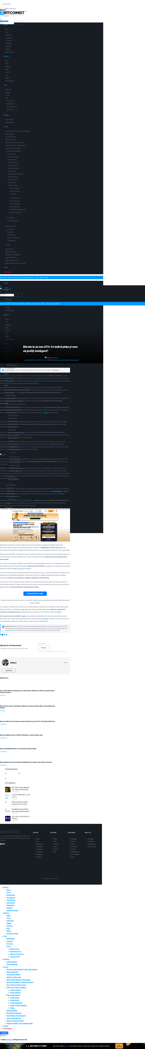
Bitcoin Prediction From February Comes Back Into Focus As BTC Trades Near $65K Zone (27, 721)
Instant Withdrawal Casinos (15, 174)
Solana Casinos (12, 159)
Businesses (8, 35)
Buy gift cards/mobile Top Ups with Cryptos (17, 131)
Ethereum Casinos (13, 157)
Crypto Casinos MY (14, 203)
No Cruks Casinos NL (15, 212)
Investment (8, 43)
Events (6, 267)
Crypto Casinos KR (14, 206)
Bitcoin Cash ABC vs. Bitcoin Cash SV (15, 145)
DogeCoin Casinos (13, 165)
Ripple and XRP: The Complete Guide (15, 263)
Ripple (7, 69)
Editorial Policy (92, 844)
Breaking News (75, 851)
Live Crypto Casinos (13, 168)
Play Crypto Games (10, 226)
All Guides (13, 194)
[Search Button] (18, 23)
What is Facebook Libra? (12, 260)
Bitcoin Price (10, 101)
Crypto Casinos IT (14, 188)
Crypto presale (74, 360)
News (6, 29)
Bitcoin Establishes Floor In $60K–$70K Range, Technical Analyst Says (21, 735)
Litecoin (7, 72)
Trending (73, 849)
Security (7, 92)
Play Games (7, 272)
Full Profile (8, 670)
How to (6, 126)
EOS (6, 75)
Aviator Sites (11, 240)
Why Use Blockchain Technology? (14, 142)
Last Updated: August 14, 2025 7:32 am (35, 360)
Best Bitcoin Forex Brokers (12, 254)
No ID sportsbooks (13, 220)
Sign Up (43, 647)
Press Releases (7, 4)
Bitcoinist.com (48, 878)
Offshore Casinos (13, 185)
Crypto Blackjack (11, 235)
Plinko (8, 244)
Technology (8, 40)
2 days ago (2, 695)
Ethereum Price (11, 103)
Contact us (91, 841)
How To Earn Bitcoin (11, 257)
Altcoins (6, 56)
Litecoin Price (10, 109)
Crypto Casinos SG (14, 201)
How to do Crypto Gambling (13, 151)
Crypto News (65, 360)
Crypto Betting (11, 218)
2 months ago (3, 724)
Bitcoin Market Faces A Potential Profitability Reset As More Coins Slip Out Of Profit (26, 762)
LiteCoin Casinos (13, 162)
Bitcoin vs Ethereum (10, 139)
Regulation (8, 46)
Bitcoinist (8, 1040)
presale (21, 568)
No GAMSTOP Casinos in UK (17, 209)
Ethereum (8, 66)
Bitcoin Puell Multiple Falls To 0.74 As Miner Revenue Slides (18, 748)
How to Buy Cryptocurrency (13, 148)
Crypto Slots (10, 232)
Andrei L (55, 357)
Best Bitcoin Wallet (10, 137)
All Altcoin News (9, 80)
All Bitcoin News (9, 52)
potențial (45, 619)
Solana (46, 412)
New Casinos (11, 171)
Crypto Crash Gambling (13, 237)
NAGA (7, 78)
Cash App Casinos (13, 176)
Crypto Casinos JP (14, 198)
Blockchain (8, 89)
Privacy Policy (92, 846)
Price (6, 32)
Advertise (90, 839)
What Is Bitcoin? (9, 134)
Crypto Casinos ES (14, 191)
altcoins (24, 612)
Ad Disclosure (55, 370)
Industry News (9, 119)
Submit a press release (10, 8)
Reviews (7, 49)
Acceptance (8, 38)
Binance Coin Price (12, 106)
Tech (5, 85)
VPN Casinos (11, 182)
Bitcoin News (57, 360)
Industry (6, 115)
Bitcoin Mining (9, 249)
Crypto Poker (10, 229)
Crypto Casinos (11, 154)
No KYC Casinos (12, 179)
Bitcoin (6, 25)
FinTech (7, 95)
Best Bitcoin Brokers (11, 251)
